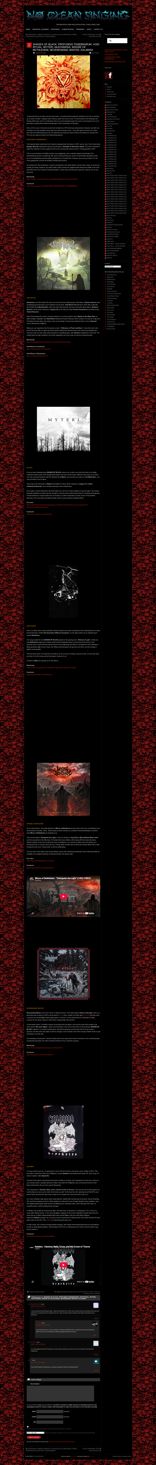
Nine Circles (110, 310)
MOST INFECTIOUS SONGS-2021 (117, 204)
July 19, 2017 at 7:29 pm (38, 1362)
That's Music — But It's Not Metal (116, 246)
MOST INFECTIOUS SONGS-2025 (117, 213)
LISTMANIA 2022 (112, 159)
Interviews (110, 128)
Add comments (95, 53)
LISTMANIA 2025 (112, 166)
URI (35, 1422)
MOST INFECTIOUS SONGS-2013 (117, 185)
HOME (28, 29)
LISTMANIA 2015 (112, 142)
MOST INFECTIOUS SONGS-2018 (117, 196)
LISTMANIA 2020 (112, 154)
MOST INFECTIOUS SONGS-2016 (117, 192)
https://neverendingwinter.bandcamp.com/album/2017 (45, 1048)
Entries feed (110, 92)
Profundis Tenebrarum (94, 1291)
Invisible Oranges (112, 298)
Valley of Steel (111, 329)
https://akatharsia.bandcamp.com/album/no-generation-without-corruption (51, 667)
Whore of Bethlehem (95, 1293)
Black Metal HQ (36, 1304)
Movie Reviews (111, 215)
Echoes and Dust (112, 291)
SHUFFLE (110, 239)
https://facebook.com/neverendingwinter (40, 1054)
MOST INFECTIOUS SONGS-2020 (117, 201)
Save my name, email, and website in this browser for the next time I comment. (49, 1429)
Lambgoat (110, 300)
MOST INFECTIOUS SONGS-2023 (117, 208)
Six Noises (110, 312)
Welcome (109, 258)
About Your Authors (112, 105)
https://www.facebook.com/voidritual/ (39, 349)
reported (86, 1015)
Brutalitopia (110, 282)
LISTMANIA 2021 (112, 157)
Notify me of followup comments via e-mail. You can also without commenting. (69, 1433)
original (48, 1220)
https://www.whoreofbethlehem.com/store (40, 861)
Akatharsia (65, 1291)
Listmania (109, 133)
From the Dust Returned (114, 293)
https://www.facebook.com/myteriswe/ (39, 514)
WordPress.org (111, 96)
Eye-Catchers (111, 121)
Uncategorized (111, 253)
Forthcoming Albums (113, 124)
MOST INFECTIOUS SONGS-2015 (117, 189)
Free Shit (109, 126)
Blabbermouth (111, 279)
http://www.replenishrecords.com (37, 507)
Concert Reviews (112, 117)
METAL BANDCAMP (113, 305)
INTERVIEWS (55, 29)
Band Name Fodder (112, 110)
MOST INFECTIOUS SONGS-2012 (117, 182)
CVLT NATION (111, 284)
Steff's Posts (110, 241)
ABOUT (89, 29)
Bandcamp (110, 277)
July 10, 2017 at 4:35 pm (43, 1325)
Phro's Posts (110, 220)
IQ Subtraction (111, 131)
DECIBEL (109, 289)
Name (34, 1411)
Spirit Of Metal (111, 315)
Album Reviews (111, 107)
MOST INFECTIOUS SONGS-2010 (117, 178)
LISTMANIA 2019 (112, 152)
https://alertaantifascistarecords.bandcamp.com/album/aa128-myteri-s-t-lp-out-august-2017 (57, 505)
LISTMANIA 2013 (112, 138)
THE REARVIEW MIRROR (114, 248)
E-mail (34, 1416)
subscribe (80, 1433)
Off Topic (109, 218)
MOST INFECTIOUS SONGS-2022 (117, 206)
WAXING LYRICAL (112, 255)
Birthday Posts (111, 112)
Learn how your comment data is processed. (62, 1441)
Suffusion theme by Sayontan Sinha (122, 1456)
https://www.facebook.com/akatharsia (39, 674)
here (60, 1015)
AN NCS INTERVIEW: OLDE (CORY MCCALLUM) (92, 35)
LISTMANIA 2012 (112, 135)
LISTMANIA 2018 (112, 149)
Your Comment (34, 1384)
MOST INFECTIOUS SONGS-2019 (117, 199)
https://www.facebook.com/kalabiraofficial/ (41, 1236)
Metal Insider (110, 308)
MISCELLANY (111, 171)
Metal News (110, 168)
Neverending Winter (83, 1291)
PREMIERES (80, 29)
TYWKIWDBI (110, 326)
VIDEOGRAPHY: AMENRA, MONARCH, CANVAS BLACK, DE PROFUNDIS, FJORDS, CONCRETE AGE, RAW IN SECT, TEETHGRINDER (51, 35)
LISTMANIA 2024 (112, 164)
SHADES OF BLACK (40, 53)
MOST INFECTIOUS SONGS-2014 (117, 187)
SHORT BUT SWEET (113, 236)
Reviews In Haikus (112, 229)
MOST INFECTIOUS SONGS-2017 (117, 194)
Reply (96, 1318)
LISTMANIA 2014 (112, 140)
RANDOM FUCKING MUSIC (115, 225)
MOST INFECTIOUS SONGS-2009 (117, 175)
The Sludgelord (111, 319)
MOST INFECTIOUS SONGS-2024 (117, 211)
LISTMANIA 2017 (112, 147)
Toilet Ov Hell (111, 322)
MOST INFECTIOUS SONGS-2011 (116, 180)
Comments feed (111, 94)
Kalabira (71, 1291)
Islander (37, 1291)
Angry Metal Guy (112, 275)
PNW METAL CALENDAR (40, 29)
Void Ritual (86, 1293)
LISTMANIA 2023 (112, 161)
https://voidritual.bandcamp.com (37, 356)
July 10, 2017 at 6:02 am (38, 1306)
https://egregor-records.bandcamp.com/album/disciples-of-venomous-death (52, 179)
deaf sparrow (111, 286)
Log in (109, 89)
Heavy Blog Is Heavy (113, 296)
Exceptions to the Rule (113, 119)
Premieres (110, 222)
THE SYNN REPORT (113, 251)
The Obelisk (110, 317)
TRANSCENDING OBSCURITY (116, 324)
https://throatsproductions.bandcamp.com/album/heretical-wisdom (49, 342)
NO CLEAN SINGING (38, 1456)
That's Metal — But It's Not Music (116, 243)
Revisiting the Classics (113, 232)
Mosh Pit (109, 173)
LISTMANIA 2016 (112, 145)
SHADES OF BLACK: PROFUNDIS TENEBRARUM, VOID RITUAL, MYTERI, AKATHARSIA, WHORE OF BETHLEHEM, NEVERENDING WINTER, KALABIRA (66, 47)
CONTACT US (98, 29)
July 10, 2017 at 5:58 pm (38, 1344)
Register (109, 87)
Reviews (109, 227)
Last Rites (110, 303)
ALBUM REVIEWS (68, 29)
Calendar (109, 114)
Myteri (75, 1291)
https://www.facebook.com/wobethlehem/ (40, 868)
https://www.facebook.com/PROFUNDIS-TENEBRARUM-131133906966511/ (52, 186)
